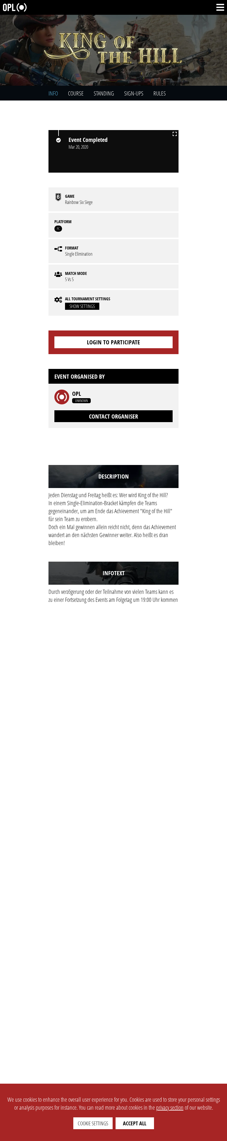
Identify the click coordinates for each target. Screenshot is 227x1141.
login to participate (113, 342)
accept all (134, 1123)
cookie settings (93, 1123)
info (53, 93)
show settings (82, 306)
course (76, 93)
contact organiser (113, 416)
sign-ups (133, 93)
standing (104, 93)
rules (159, 93)
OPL (76, 394)
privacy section (170, 1107)
